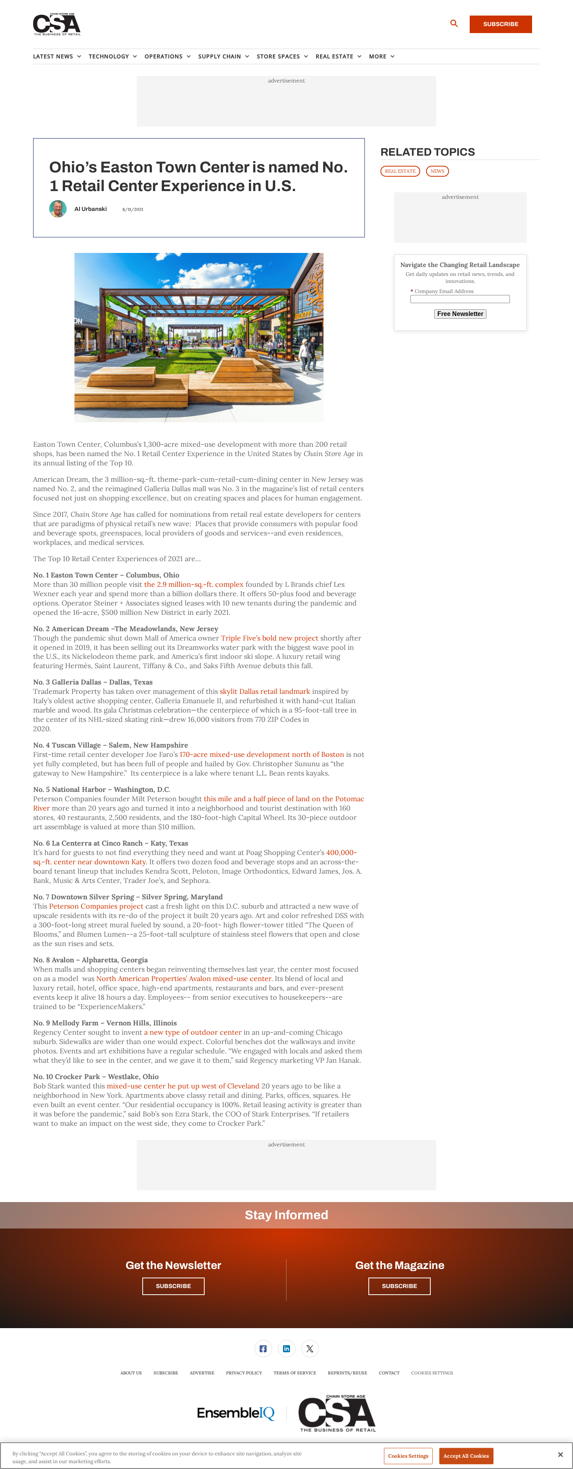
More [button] (378, 56)
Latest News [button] (53, 56)
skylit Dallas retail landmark (265, 691)
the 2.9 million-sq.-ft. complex (194, 584)
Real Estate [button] (335, 56)
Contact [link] (389, 1373)
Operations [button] (164, 56)
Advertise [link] (202, 1373)
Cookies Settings (432, 1373)
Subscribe (500, 24)
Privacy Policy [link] (244, 1373)
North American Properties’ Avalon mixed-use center (183, 978)
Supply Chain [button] (219, 56)
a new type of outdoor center (193, 1032)
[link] (263, 1348)
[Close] (560, 1454)
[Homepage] (57, 24)
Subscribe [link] (166, 1373)
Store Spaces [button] (278, 56)
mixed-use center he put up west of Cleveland (183, 1085)
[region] (286, 1455)
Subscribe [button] (173, 1286)
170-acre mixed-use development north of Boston (262, 754)
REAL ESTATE (400, 171)
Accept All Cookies (466, 1456)
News (437, 171)
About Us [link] (131, 1373)
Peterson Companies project (96, 906)
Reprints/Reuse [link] (347, 1373)
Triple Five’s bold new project (269, 638)
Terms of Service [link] (295, 1373)
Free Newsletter (460, 314)
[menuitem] (61, 56)
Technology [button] (109, 56)
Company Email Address (442, 291)
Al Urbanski (90, 209)
